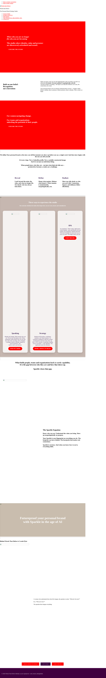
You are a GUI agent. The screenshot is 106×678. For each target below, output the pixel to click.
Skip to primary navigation (9, 2)
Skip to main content (8, 3)
